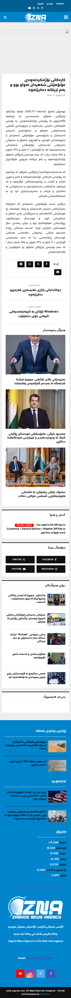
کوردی (50, 4)
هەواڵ (62, 842)
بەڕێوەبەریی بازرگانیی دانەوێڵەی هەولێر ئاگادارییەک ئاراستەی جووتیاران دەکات (25, 745)
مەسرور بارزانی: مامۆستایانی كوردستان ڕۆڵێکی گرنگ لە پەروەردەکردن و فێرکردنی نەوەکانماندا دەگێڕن (36, 438)
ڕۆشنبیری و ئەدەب (56, 870)
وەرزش (62, 864)
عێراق (63, 875)
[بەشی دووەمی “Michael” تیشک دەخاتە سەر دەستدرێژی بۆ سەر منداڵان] (56, 639)
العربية (40, 4)
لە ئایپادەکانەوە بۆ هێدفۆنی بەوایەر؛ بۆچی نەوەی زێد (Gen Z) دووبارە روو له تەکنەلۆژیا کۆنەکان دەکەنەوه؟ (25, 815)
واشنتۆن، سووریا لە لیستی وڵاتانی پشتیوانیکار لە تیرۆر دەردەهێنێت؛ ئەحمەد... (26, 599)
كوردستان (61, 848)
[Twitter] (41, 973)
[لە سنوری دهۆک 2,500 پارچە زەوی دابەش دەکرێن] (57, 766)
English (60, 4)
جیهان (63, 859)
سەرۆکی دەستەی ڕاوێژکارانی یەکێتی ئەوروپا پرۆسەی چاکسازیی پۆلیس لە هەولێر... (25, 618)
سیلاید (62, 853)
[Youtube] (20, 973)
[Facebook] (51, 973)
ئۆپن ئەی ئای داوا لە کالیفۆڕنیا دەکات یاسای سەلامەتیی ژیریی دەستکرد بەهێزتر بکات (26, 796)
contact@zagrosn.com (39, 958)
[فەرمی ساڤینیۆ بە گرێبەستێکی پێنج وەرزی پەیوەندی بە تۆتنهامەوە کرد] (56, 678)
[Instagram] (30, 973)
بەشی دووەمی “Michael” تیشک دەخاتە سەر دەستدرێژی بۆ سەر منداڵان (27, 638)
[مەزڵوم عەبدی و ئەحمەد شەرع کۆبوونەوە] (56, 658)
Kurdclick (45, 994)
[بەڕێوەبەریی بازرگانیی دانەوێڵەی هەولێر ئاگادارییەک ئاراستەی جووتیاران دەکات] (57, 746)
